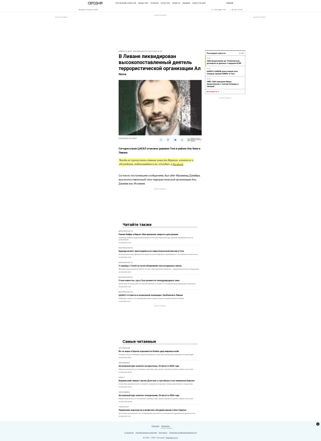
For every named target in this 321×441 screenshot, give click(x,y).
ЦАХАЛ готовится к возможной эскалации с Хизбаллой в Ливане (151, 295)
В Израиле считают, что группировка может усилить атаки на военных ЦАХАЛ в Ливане (151, 298)
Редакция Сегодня (128, 138)
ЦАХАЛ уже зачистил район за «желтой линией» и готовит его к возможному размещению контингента (157, 284)
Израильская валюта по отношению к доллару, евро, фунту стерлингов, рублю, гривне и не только (156, 369)
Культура (165, 3)
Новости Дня (199, 3)
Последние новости (125, 3)
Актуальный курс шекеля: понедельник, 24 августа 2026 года (149, 395)
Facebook (178, 164)
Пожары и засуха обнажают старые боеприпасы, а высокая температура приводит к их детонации (156, 354)
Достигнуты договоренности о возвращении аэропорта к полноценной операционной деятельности (157, 413)
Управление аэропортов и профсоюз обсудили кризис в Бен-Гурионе (152, 410)
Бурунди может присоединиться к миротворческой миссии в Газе (151, 251)
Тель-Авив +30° (220, 10)
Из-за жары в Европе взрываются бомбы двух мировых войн (149, 351)
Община (186, 3)
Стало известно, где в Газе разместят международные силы (149, 280)
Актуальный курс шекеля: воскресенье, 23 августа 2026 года (149, 366)
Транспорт (124, 407)
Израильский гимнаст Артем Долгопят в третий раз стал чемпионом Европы (156, 380)
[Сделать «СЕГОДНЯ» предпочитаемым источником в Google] (194, 139)
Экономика (124, 363)
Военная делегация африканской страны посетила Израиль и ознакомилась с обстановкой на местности (158, 254)
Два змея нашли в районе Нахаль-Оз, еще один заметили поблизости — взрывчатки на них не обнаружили (159, 269)
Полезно (154, 3)
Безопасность (126, 231)
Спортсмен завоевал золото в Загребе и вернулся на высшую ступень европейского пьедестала (156, 384)
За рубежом (124, 348)
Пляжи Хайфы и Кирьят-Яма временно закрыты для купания (148, 234)
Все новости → (213, 92)
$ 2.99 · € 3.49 (237, 10)
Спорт (122, 377)
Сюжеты (176, 3)
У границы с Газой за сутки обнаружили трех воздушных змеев (150, 266)
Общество (143, 3)
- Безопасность (140, 51)
